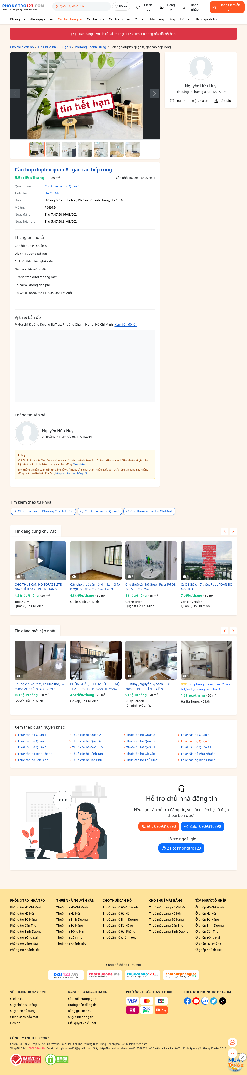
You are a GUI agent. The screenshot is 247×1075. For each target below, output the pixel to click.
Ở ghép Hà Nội (205, 913)
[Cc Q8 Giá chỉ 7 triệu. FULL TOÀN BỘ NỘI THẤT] (206, 560)
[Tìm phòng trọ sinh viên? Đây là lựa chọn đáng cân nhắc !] (206, 660)
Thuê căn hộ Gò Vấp (140, 753)
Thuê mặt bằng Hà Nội (165, 913)
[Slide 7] (132, 149)
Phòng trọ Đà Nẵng (23, 919)
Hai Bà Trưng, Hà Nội (195, 701)
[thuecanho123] (142, 975)
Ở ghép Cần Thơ (207, 932)
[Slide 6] (116, 149)
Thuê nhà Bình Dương (72, 919)
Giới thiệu (17, 999)
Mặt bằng (157, 19)
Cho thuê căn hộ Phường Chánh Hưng (45, 511)
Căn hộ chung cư (70, 19)
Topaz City (22, 602)
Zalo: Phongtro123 (184, 848)
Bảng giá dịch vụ (208, 19)
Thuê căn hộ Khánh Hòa (120, 938)
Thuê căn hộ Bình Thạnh (35, 753)
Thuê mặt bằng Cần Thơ (166, 925)
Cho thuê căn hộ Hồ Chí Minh (151, 511)
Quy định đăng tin (81, 1017)
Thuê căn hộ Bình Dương (120, 919)
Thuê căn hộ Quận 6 (86, 741)
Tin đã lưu (148, 7)
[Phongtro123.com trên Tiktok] (222, 1004)
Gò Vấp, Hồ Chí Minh (29, 701)
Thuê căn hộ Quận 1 (32, 735)
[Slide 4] (85, 149)
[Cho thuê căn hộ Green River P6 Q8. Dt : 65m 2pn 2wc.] (151, 560)
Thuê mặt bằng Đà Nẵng (166, 919)
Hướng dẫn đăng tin (82, 1005)
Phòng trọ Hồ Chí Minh (26, 907)
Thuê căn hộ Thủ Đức (141, 760)
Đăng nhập (195, 7)
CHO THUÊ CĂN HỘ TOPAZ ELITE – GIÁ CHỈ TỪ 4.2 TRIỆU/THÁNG (39, 586)
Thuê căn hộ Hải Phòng (119, 932)
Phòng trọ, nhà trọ (27, 900)
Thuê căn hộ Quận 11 (141, 747)
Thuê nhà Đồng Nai (70, 932)
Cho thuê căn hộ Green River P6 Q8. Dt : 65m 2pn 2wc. (150, 586)
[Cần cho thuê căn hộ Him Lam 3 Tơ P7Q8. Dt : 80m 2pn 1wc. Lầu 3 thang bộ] (96, 560)
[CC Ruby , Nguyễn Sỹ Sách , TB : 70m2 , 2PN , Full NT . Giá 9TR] (151, 660)
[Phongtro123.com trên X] (213, 1004)
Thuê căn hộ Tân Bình (33, 760)
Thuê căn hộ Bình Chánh (198, 760)
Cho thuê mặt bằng (165, 900)
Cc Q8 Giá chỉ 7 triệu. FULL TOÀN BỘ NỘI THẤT (206, 586)
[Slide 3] (69, 149)
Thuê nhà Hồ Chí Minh (72, 907)
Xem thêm (79, 464)
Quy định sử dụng (23, 1011)
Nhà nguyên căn (41, 19)
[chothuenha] (104, 975)
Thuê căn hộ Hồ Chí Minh (120, 907)
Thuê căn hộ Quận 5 (32, 741)
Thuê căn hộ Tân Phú (87, 760)
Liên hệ (15, 1023)
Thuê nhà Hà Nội (68, 913)
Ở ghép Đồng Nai (207, 938)
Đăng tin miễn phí (230, 7)
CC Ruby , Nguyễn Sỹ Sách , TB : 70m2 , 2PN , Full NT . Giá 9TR (147, 686)
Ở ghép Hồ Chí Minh (209, 907)
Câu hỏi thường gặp (82, 999)
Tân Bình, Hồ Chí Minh (140, 706)
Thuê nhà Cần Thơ (69, 938)
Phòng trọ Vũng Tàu (24, 944)
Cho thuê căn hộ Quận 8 (62, 186)
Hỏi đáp (185, 19)
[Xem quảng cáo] (236, 1064)
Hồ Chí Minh (53, 193)
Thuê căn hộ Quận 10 (87, 747)
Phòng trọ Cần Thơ (23, 925)
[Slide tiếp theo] (152, 93)
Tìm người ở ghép (210, 900)
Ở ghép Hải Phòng (208, 944)
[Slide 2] (53, 149)
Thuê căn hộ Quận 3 (140, 735)
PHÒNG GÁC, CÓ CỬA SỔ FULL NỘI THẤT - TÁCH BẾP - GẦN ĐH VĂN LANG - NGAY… (95, 686)
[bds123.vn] (66, 975)
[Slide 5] (101, 149)
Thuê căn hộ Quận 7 (140, 741)
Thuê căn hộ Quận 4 (195, 735)
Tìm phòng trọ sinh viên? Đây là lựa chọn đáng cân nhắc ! (205, 686)
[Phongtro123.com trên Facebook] (187, 1004)
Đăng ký (171, 7)
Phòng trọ (17, 19)
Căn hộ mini (95, 19)
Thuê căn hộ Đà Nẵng (118, 925)
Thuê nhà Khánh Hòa (71, 944)
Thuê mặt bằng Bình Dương (169, 932)
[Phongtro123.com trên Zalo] (205, 1004)
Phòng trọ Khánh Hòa (25, 950)
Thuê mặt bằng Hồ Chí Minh (169, 907)
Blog (172, 19)
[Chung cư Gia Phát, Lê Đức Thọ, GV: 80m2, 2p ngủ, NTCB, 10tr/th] (40, 660)
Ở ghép (140, 19)
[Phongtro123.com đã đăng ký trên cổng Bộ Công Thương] (25, 1059)
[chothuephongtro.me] (181, 975)
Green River (133, 602)
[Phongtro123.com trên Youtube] (196, 1004)
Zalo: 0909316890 (205, 826)
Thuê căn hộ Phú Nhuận (198, 753)
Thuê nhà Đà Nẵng (69, 925)
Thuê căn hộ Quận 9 (32, 747)
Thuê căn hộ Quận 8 (195, 741)
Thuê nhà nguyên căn (75, 900)
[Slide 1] (37, 149)
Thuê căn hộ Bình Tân (87, 753)
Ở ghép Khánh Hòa (208, 950)
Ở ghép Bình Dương (209, 925)
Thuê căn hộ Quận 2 (86, 735)
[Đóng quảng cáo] (243, 1057)
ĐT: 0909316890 (161, 826)
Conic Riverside (191, 602)
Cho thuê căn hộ (117, 900)
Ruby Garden (134, 701)
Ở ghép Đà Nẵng (207, 919)
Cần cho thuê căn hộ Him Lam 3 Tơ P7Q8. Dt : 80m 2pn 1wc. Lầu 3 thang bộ (95, 587)
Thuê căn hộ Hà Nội (116, 913)
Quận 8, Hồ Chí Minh (29, 606)
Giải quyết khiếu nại (82, 1023)
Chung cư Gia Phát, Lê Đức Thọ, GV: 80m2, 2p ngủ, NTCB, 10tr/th (40, 686)
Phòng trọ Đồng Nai (24, 938)
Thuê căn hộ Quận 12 (196, 747)
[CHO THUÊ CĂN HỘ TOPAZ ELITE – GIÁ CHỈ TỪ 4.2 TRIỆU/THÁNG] (40, 560)
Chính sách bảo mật (24, 1017)
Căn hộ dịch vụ (119, 19)
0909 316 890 (37, 1048)
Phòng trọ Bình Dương (26, 932)
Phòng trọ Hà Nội (22, 913)
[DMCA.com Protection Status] (57, 1059)
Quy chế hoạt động (23, 1005)
